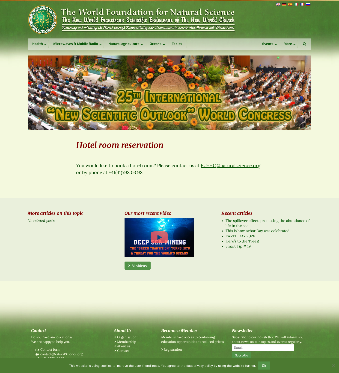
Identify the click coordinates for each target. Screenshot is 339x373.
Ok (264, 365)
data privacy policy (199, 365)
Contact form (50, 349)
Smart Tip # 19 (238, 246)
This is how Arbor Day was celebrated (258, 230)
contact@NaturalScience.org (61, 354)
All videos (138, 265)
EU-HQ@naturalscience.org (230, 165)
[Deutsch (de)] (283, 3)
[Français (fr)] (301, 3)
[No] (333, 365)
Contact (123, 351)
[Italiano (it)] (295, 3)
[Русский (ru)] (307, 3)
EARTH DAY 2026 (240, 236)
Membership (126, 342)
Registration (173, 349)
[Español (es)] (289, 3)
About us (123, 346)
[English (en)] (277, 3)
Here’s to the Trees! (242, 241)
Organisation (127, 337)
